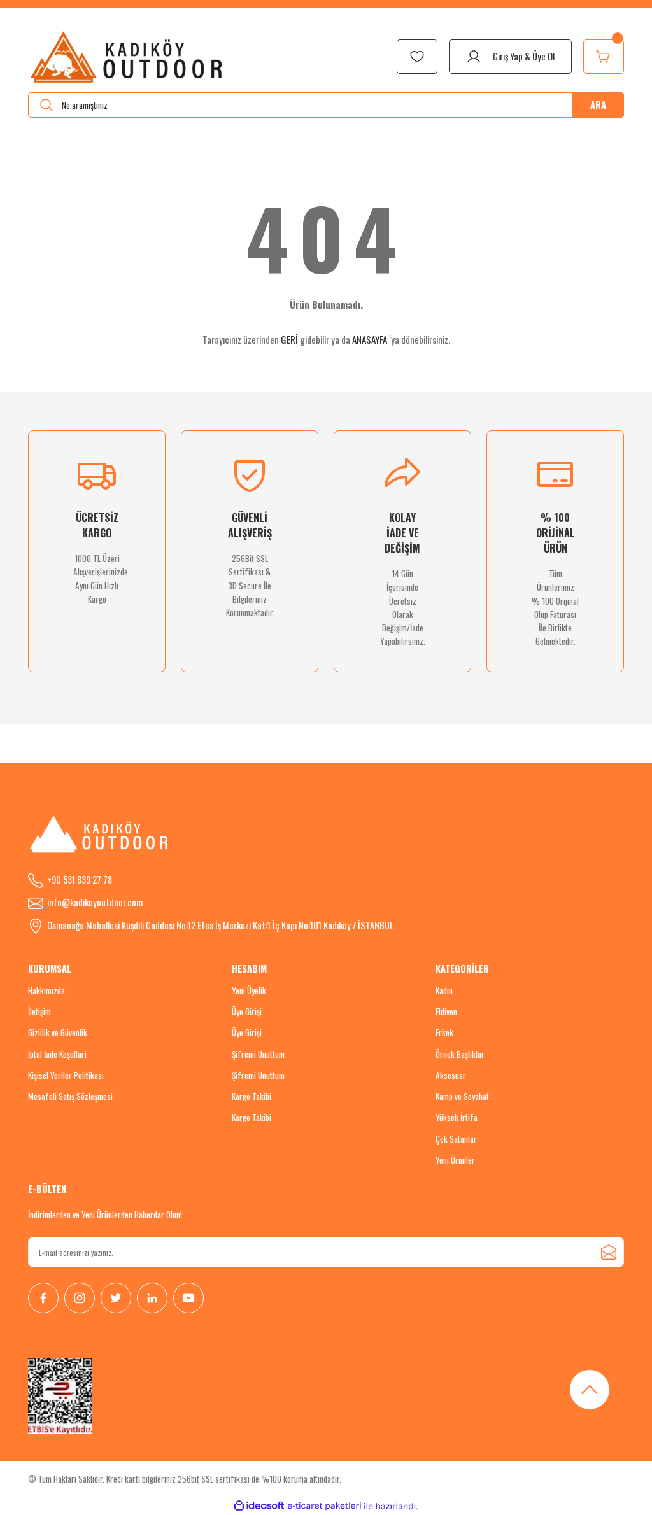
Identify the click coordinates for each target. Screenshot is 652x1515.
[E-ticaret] (324, 1506)
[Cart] (603, 56)
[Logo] (127, 57)
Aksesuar (451, 1075)
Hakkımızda (46, 990)
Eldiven (446, 1011)
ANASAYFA (369, 339)
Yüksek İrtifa (457, 1117)
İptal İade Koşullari (57, 1054)
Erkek (444, 1032)
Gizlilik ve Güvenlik (57, 1032)
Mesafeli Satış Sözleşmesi (70, 1096)
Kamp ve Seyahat (462, 1096)
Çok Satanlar (456, 1138)
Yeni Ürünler (455, 1159)
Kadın (444, 990)
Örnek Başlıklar (460, 1054)
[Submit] (608, 1252)
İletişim (39, 1011)
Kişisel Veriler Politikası (66, 1075)
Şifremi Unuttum (258, 1054)
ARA (598, 104)
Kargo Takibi (251, 1096)
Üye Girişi (247, 1011)
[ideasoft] (259, 1506)
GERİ (289, 339)
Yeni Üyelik (249, 990)
